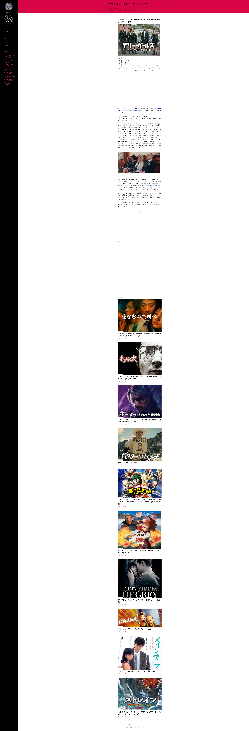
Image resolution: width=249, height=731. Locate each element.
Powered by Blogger (134, 724)
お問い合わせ (131, 10)
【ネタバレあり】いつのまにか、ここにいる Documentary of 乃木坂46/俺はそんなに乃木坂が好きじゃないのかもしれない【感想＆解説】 (9, 67)
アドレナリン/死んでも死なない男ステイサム (134, 629)
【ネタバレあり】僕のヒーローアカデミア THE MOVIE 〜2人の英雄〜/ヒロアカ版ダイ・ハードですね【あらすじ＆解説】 (139, 501)
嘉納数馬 (9, 13)
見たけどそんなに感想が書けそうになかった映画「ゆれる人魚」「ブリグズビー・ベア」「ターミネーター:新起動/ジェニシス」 (9, 75)
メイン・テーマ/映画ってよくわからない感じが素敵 (136, 671)
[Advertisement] (140, 93)
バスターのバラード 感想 (127, 462)
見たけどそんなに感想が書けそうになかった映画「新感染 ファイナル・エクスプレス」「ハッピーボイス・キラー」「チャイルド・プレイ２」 (8, 82)
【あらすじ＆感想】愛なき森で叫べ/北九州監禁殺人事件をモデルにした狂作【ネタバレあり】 (139, 334)
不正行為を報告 (6, 45)
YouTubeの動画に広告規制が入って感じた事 (9, 61)
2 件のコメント (123, 424)
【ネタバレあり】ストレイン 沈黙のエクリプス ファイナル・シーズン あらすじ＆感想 (140, 713)
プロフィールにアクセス (9, 24)
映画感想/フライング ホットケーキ (128, 4)
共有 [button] (105, 17)
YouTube (111, 10)
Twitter (116, 10)
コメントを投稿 (123, 338)
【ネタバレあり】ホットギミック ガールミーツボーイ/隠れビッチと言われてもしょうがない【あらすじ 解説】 (9, 55)
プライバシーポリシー (123, 10)
